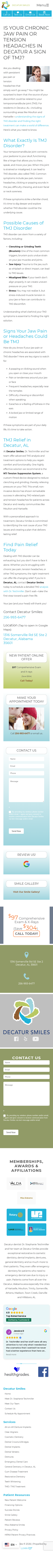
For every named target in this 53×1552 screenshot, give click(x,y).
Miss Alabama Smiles (15, 1525)
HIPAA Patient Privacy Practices (20, 1535)
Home (8, 1394)
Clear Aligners (11, 1432)
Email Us (30, 14)
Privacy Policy (11, 1530)
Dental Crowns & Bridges (17, 1442)
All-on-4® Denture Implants (18, 1427)
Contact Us (10, 1408)
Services (9, 1422)
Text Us (18, 14)
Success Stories (12, 1510)
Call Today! (26, 680)
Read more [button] (11, 1354)
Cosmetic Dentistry (14, 1437)
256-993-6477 (14, 617)
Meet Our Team (12, 1403)
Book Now (44, 14)
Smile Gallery (11, 1515)
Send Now (16, 831)
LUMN (24, 1548)
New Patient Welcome (15, 1500)
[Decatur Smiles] (15, 5)
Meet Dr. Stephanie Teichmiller (19, 1399)
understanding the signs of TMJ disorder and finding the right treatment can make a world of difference (26, 121)
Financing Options (13, 1505)
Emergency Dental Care (16, 1462)
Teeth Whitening (13, 1481)
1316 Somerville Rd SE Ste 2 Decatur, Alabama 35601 (25, 639)
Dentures (9, 1457)
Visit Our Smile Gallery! (26, 892)
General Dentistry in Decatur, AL (20, 1467)
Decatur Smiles (14, 1388)
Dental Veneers (12, 1452)
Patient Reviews (12, 1520)
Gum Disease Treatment (16, 1471)
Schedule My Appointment (17, 1413)
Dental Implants (12, 1447)
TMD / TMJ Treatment (15, 1486)
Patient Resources (16, 1495)
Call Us (6, 14)
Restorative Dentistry (15, 1476)
